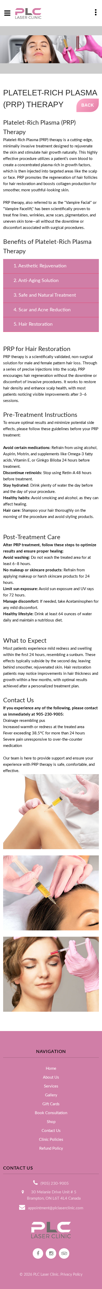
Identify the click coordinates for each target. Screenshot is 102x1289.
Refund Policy (51, 1148)
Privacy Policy (71, 1274)
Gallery (51, 1095)
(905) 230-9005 (55, 1184)
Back (87, 105)
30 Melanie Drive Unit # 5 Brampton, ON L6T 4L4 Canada (54, 1195)
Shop (51, 1122)
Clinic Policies (51, 1140)
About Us (51, 1077)
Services (51, 1086)
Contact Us (51, 1131)
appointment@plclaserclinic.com (55, 1208)
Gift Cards (51, 1104)
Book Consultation (51, 1113)
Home (51, 1069)
